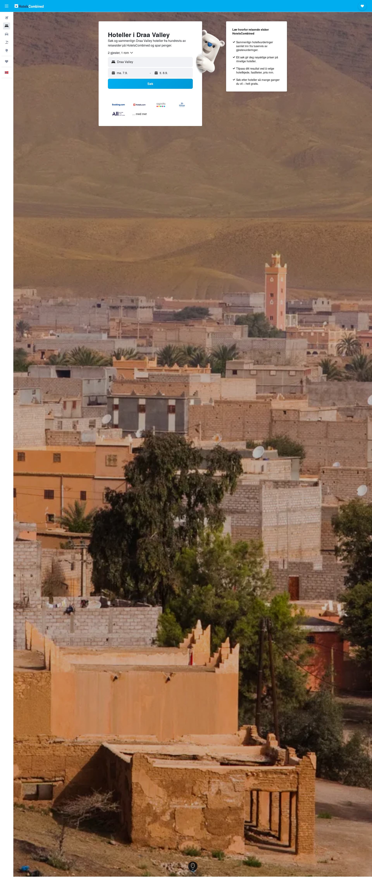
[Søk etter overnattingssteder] (7, 26)
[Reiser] (7, 61)
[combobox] (120, 53)
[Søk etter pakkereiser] (7, 42)
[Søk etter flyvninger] (7, 18)
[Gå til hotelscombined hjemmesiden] (29, 6)
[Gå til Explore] (7, 50)
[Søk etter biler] (7, 34)
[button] (6, 6)
